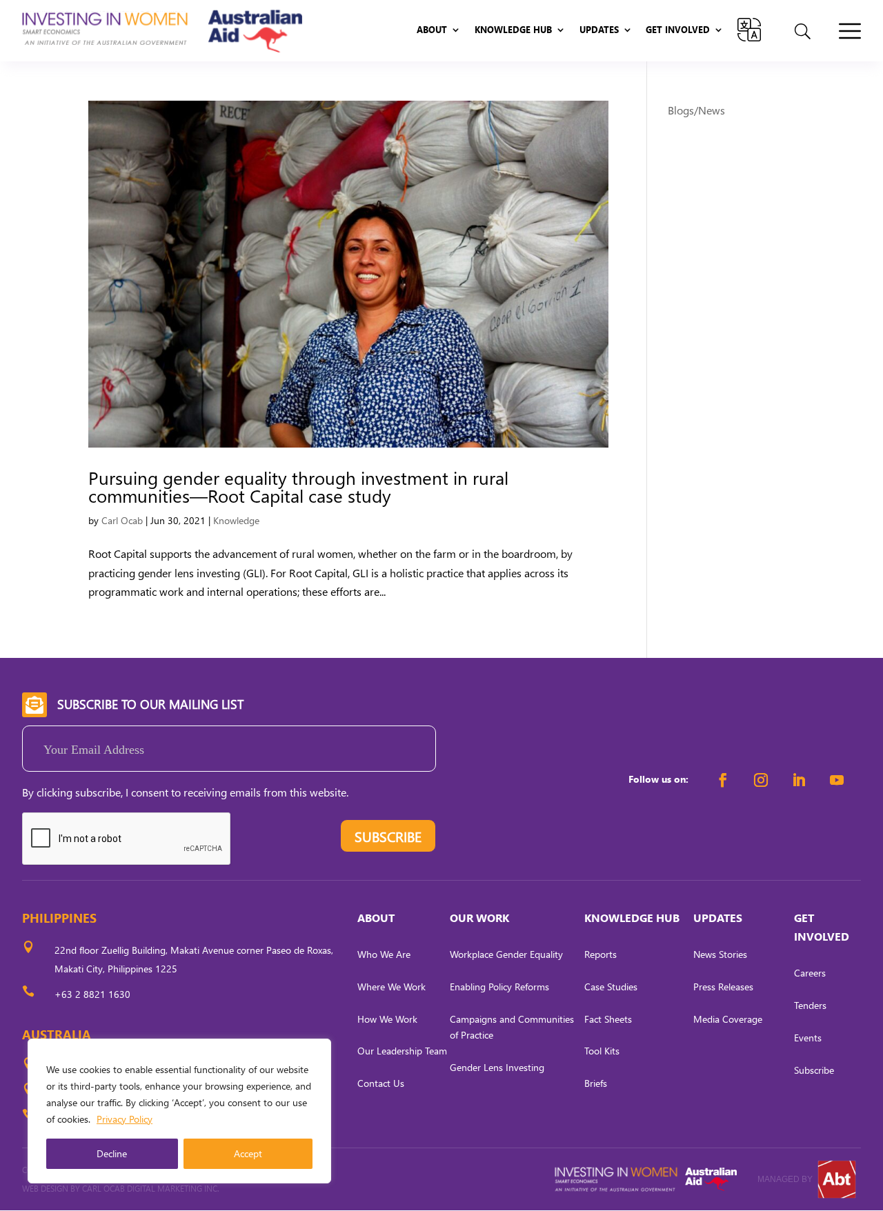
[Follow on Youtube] (837, 780)
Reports (600, 954)
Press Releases (723, 986)
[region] (179, 1111)
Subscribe (814, 1070)
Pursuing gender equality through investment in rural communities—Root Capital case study (298, 486)
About (432, 30)
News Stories (720, 954)
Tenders (810, 1005)
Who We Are (383, 954)
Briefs (595, 1083)
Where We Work (391, 986)
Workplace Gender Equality (506, 954)
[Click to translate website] (749, 30)
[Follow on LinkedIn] (799, 780)
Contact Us (380, 1083)
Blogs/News (696, 110)
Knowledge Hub (513, 30)
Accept (248, 1153)
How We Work (387, 1018)
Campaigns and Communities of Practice (512, 1027)
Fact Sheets (608, 1018)
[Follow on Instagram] (761, 780)
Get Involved (678, 30)
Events (808, 1037)
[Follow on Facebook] (723, 780)
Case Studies (610, 986)
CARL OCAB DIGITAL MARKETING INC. (149, 1188)
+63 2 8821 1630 (92, 994)
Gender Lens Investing (497, 1067)
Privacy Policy (124, 1118)
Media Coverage (727, 1018)
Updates (599, 30)
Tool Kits (601, 1050)
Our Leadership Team (402, 1050)
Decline (112, 1153)
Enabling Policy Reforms (499, 986)
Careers (810, 972)
